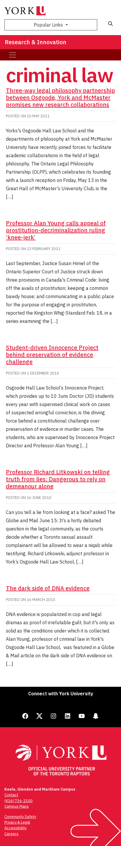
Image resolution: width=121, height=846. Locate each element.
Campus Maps (16, 806)
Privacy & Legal (17, 822)
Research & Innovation (35, 42)
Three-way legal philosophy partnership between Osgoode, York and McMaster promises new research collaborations (60, 97)
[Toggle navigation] (13, 54)
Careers (11, 833)
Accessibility (15, 827)
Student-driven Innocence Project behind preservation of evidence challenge (52, 355)
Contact (11, 794)
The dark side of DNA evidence (48, 588)
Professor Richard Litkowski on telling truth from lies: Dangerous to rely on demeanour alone (58, 479)
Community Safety (20, 816)
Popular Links (49, 25)
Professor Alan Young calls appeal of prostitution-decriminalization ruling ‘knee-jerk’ (56, 230)
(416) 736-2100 (18, 800)
